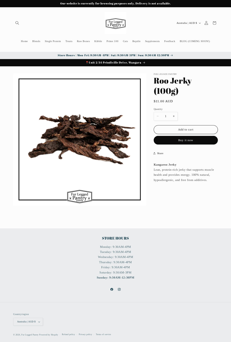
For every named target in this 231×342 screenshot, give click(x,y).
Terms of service (103, 334)
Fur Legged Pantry (30, 335)
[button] (17, 23)
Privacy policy (85, 334)
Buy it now (185, 140)
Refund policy (68, 334)
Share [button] (160, 153)
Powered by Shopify (48, 335)
